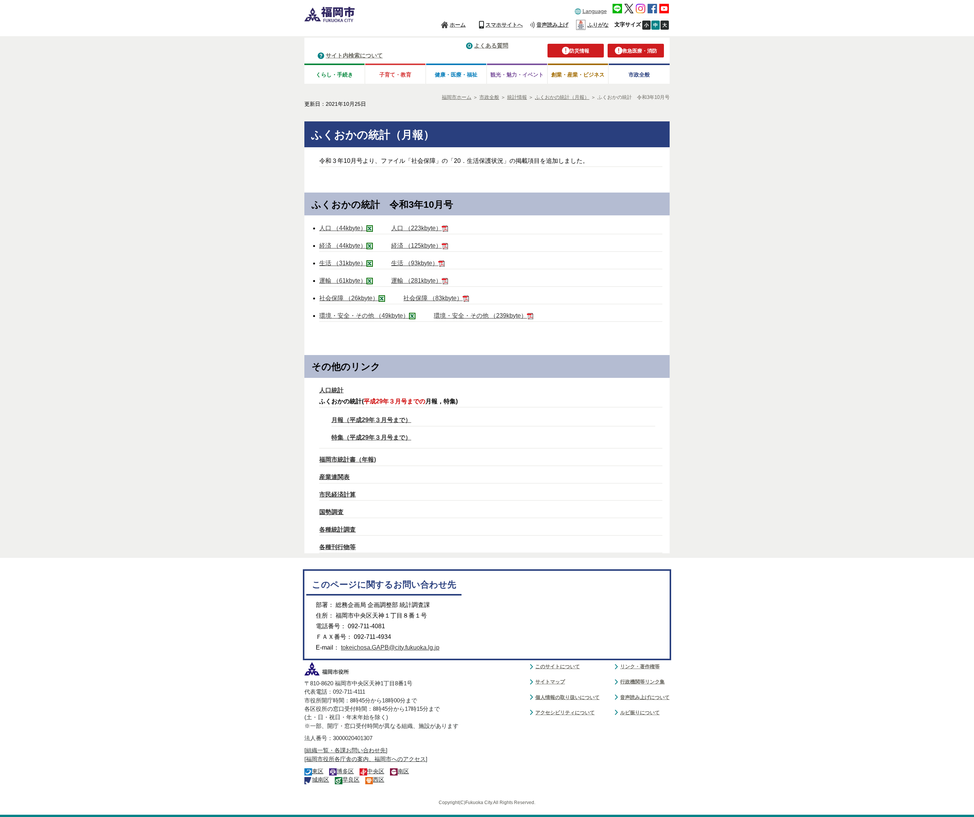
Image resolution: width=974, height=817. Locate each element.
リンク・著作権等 (640, 666)
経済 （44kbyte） (342, 245)
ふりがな (598, 25)
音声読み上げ (552, 25)
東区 (317, 771)
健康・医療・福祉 (456, 75)
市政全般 (639, 75)
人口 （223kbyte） (416, 228)
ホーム (458, 25)
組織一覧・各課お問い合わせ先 (346, 750)
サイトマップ (550, 682)
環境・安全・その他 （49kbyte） (364, 315)
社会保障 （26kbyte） (349, 298)
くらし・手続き (334, 75)
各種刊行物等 (337, 547)
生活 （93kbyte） (414, 263)
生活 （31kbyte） (342, 263)
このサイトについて (557, 666)
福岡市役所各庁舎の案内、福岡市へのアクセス (366, 759)
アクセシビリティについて (565, 712)
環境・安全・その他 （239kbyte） (480, 315)
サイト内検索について (354, 55)
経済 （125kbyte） (416, 245)
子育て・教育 (395, 75)
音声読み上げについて (645, 697)
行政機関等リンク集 (642, 682)
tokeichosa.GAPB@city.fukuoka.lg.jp (390, 647)
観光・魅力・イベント (517, 75)
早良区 (351, 780)
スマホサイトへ (504, 25)
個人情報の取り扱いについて (567, 697)
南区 (403, 771)
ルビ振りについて (640, 712)
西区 (378, 780)
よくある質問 (491, 45)
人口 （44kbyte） (342, 228)
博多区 (345, 771)
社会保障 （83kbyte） (433, 298)
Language (594, 11)
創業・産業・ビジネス (578, 75)
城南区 (320, 780)
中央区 (375, 771)
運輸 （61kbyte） (342, 280)
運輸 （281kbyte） (416, 280)
